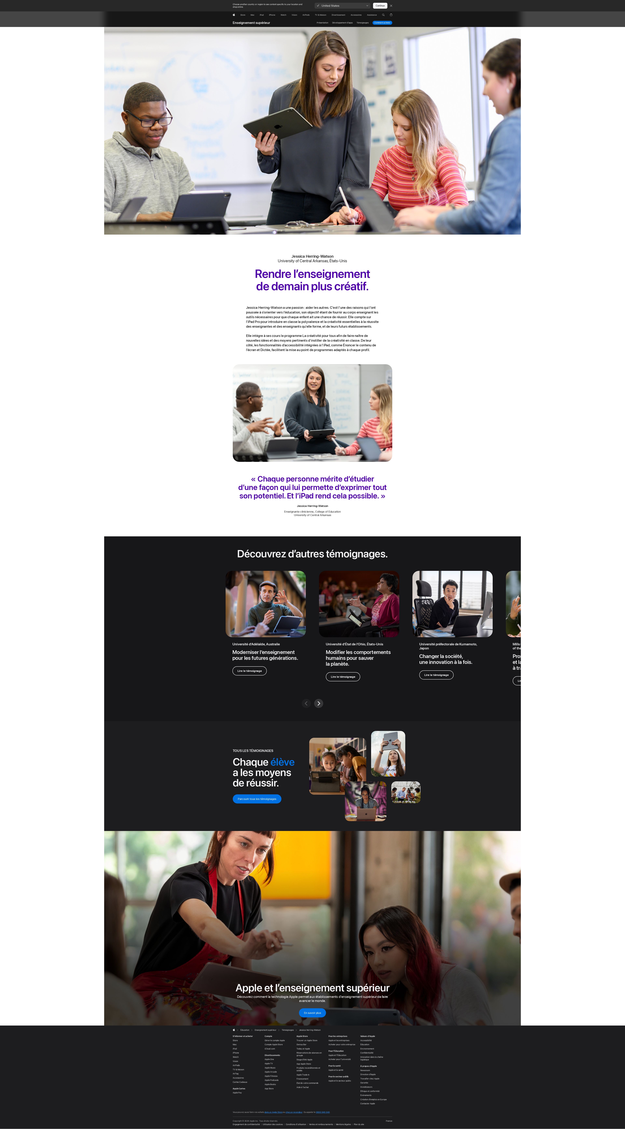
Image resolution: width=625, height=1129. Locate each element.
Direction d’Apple (368, 1074)
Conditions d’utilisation (296, 1124)
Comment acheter (382, 23)
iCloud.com (270, 1049)
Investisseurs (366, 1087)
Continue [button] (380, 5)
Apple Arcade (271, 1072)
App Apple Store (304, 1064)
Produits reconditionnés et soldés (308, 1069)
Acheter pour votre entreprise (341, 1044)
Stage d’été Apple (304, 1060)
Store (235, 1040)
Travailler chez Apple (369, 1079)
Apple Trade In (303, 1075)
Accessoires (238, 1078)
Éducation (364, 1044)
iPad (235, 1049)
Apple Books (270, 1084)
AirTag (235, 1074)
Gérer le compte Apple (275, 1040)
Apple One (269, 1059)
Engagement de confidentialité (246, 1124)
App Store (269, 1089)
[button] (342, 5)
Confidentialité (366, 1053)
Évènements (365, 1095)
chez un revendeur (294, 1112)
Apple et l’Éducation (337, 1055)
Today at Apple (303, 1049)
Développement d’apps (342, 23)
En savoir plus (312, 1012)
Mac (235, 1044)
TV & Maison (238, 1069)
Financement (302, 1079)
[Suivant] (318, 703)
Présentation (322, 23)
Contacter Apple (367, 1103)
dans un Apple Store (273, 1112)
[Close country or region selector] (391, 5)
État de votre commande (307, 1083)
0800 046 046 (323, 1112)
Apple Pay (237, 1093)
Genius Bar (301, 1044)
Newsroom (365, 1070)
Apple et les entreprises (338, 1040)
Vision (235, 1061)
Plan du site (359, 1124)
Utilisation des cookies (273, 1124)
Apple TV (269, 1063)
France (389, 1121)
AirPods (236, 1065)
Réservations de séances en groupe (309, 1054)
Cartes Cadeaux (240, 1082)
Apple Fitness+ (271, 1076)
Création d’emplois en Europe (373, 1099)
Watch (235, 1057)
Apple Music (270, 1068)
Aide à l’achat (303, 1087)
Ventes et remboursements (321, 1124)
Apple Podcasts (271, 1080)
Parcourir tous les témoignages (257, 799)
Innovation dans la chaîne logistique (371, 1058)
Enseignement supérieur (251, 23)
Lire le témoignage (249, 671)
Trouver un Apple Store (307, 1040)
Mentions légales (343, 1124)
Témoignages (363, 23)
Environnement (367, 1049)
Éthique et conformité (369, 1091)
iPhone (236, 1053)
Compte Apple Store (274, 1044)
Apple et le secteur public (339, 1081)
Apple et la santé (335, 1070)
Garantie (364, 1083)
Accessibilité (366, 1040)
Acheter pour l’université (339, 1059)
